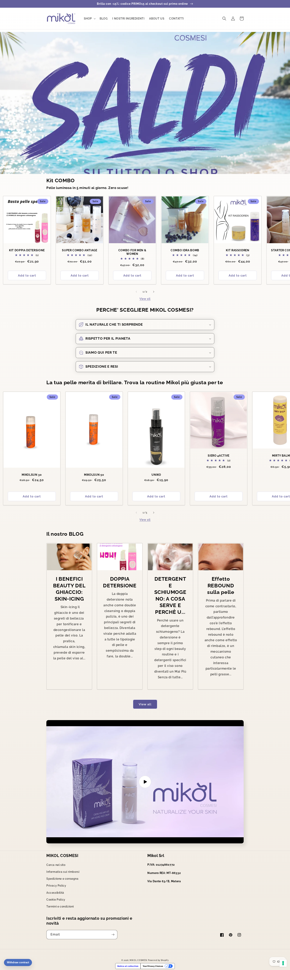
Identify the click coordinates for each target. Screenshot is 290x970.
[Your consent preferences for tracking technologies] (283, 963)
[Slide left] (136, 291)
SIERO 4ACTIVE (218, 455)
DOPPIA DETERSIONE (120, 582)
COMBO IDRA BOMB (185, 250)
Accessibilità (55, 892)
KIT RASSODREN (237, 250)
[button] (89, 18)
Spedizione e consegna (62, 878)
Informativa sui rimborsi (62, 871)
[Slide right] (153, 291)
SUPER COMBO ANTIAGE (79, 250)
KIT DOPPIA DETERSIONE (27, 250)
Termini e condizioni (60, 906)
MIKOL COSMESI (138, 960)
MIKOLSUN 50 (94, 474)
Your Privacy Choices (153, 966)
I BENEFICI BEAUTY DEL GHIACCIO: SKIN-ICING (69, 589)
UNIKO (156, 474)
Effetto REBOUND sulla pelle (220, 585)
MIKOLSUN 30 (32, 474)
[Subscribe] (113, 934)
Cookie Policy (55, 899)
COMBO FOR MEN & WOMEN (132, 252)
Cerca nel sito (55, 864)
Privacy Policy (56, 885)
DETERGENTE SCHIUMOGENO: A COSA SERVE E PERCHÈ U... (170, 595)
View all (145, 298)
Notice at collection (127, 966)
